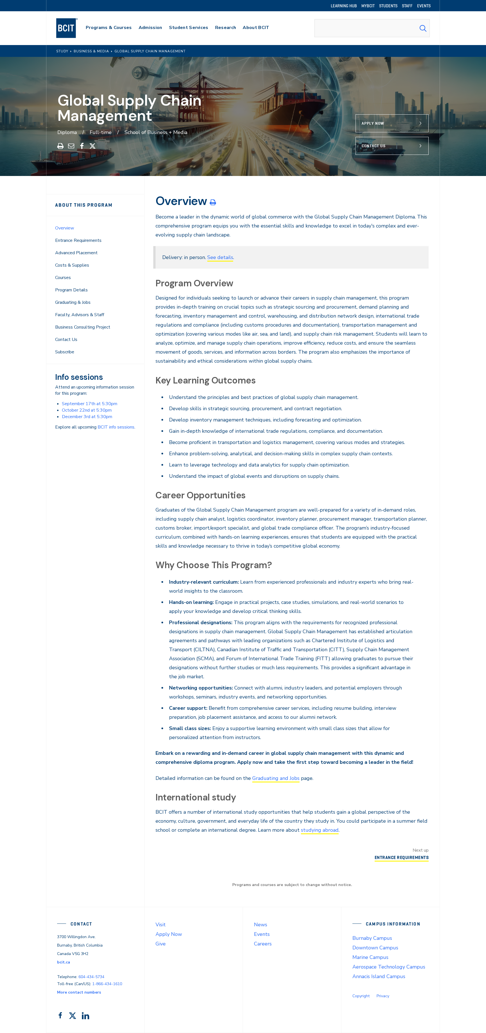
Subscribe (64, 352)
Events (262, 934)
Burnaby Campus (372, 938)
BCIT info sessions (116, 427)
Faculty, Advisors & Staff (79, 315)
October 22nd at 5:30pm (87, 410)
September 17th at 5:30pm (89, 404)
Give (161, 943)
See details (220, 257)
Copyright (361, 996)
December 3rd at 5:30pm (87, 417)
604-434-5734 (91, 977)
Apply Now (373, 123)
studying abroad (320, 830)
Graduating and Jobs (276, 778)
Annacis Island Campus (378, 976)
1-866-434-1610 (107, 984)
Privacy (383, 996)
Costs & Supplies (72, 265)
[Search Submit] (423, 28)
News (260, 924)
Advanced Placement (76, 253)
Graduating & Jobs (73, 302)
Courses (63, 278)
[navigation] (72, 28)
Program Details (71, 290)
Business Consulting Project (82, 327)
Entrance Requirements (78, 240)
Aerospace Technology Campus (388, 966)
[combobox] (372, 28)
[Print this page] (213, 202)
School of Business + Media (156, 132)
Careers (263, 943)
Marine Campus (370, 957)
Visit (161, 924)
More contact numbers (79, 992)
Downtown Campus (375, 947)
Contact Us (374, 146)
